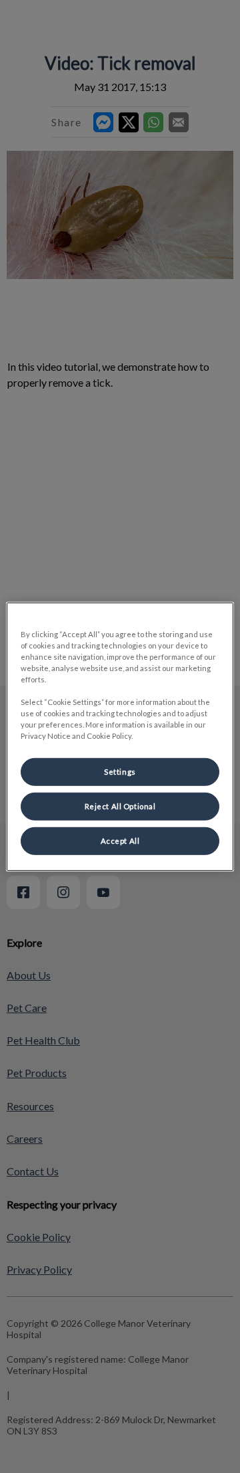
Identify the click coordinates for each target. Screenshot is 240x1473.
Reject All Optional (120, 806)
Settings (120, 771)
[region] (120, 736)
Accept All (120, 840)
